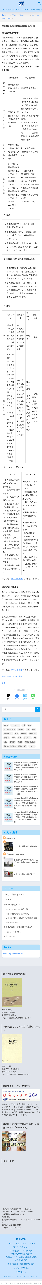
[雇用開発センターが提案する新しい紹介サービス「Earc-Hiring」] (14, 1141)
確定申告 (6, 738)
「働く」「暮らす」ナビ (10, 10)
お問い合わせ (9, 936)
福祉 (13, 738)
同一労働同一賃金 (9, 729)
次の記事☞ (17, 676)
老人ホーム (27, 738)
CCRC (6, 725)
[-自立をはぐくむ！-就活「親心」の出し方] (12, 1048)
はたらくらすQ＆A (13, 932)
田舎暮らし (32, 733)
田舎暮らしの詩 (12, 922)
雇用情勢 (12, 742)
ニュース (25, 10)
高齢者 (20, 742)
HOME (22, 1238)
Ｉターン (32, 746)
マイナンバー (15, 725)
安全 (27, 729)
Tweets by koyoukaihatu (13, 954)
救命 (16, 733)
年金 (33, 729)
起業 (5, 742)
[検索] (37, 709)
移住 (19, 738)
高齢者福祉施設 (30, 742)
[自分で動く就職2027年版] (12, 992)
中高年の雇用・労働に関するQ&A (18, 927)
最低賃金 (23, 733)
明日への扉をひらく (12, 905)
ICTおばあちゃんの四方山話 (17, 909)
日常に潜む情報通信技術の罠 (17, 914)
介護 (23, 725)
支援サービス (8, 733)
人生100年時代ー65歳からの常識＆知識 (21, 918)
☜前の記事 (6, 676)
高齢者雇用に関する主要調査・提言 (15, 746)
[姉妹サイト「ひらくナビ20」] (21, 1095)
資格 (35, 738)
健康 (29, 725)
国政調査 (21, 729)
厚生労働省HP (17, 579)
